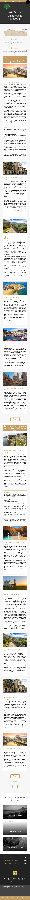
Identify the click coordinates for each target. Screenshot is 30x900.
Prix (12, 899)
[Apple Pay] (24, 879)
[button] (28, 2)
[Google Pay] (19, 879)
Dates (7, 899)
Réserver (27, 899)
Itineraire (2, 899)
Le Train (15, 792)
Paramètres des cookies (15, 892)
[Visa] (5, 879)
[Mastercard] (10, 879)
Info (22, 899)
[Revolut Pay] (12, 881)
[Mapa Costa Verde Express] (15, 35)
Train (17, 899)
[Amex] (14, 879)
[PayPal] (17, 881)
